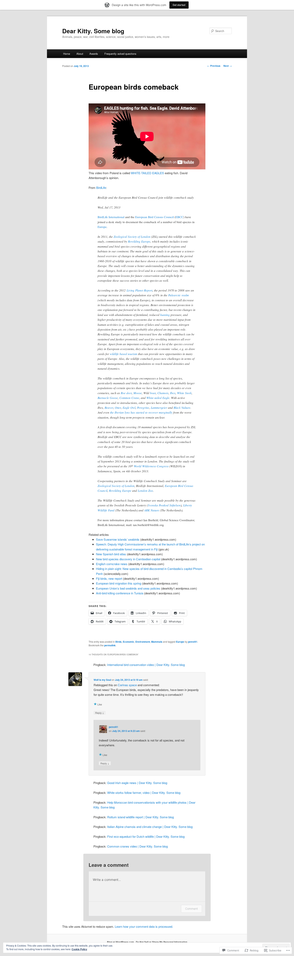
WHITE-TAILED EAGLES (147, 173)
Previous (213, 66)
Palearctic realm (178, 295)
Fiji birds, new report (109, 578)
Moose (137, 393)
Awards (93, 54)
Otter (118, 408)
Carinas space (127, 685)
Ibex (172, 393)
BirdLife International (111, 217)
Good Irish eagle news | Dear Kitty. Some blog (137, 783)
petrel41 (192, 641)
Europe (102, 227)
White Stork (184, 393)
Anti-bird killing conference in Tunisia (119, 593)
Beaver (109, 408)
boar (153, 393)
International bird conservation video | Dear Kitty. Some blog (146, 665)
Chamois (162, 393)
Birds (118, 641)
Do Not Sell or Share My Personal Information (161, 942)
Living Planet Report (139, 290)
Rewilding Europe (139, 241)
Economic (128, 641)
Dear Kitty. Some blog (93, 30)
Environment (142, 641)
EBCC (179, 217)
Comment (191, 908)
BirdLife (101, 187)
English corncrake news (111, 564)
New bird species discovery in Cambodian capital (128, 559)
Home (66, 54)
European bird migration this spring (118, 583)
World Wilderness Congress (151, 466)
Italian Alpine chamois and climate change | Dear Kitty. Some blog (150, 826)
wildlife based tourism (123, 354)
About (79, 54)
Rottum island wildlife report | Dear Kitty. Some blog (140, 817)
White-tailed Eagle (157, 398)
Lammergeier (159, 408)
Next (227, 66)
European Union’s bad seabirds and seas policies (128, 588)
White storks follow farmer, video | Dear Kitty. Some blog (143, 792)
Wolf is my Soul (102, 680)
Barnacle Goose (108, 398)
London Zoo (145, 491)
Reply (99, 712)
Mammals (156, 641)
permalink (110, 645)
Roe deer (126, 393)
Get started (179, 4)
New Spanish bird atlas (111, 554)
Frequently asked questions (120, 54)
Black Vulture (182, 408)
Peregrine (143, 408)
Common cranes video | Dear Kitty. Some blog (137, 846)
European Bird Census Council (154, 217)
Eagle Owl (129, 408)
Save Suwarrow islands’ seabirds (117, 539)
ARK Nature (151, 510)
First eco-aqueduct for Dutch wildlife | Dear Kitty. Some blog (146, 836)
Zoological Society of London (132, 237)
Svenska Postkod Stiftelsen (164, 505)
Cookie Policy (79, 949)
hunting (165, 315)
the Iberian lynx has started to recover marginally (141, 412)
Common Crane (129, 398)
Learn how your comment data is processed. (144, 926)
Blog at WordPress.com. (121, 942)
